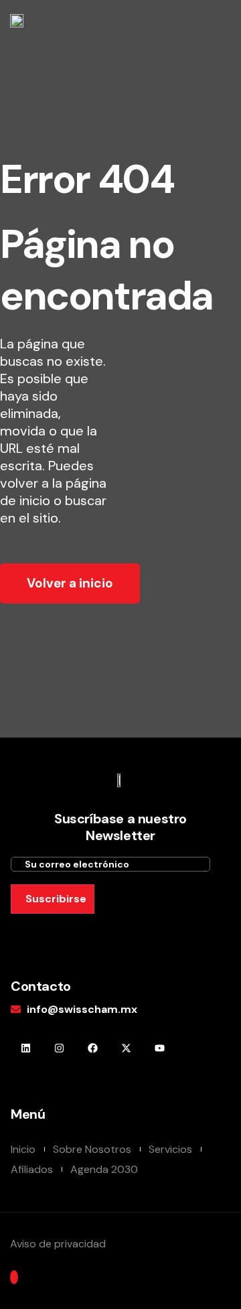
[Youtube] (160, 1048)
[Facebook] (93, 1048)
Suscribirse (55, 899)
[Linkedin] (26, 1048)
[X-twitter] (126, 1048)
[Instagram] (59, 1048)
